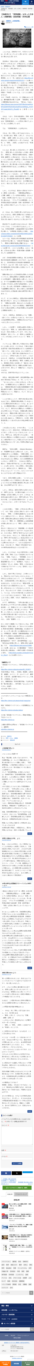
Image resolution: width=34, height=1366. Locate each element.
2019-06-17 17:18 (6, 974)
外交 (19, 1284)
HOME (6, 1335)
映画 (9, 1281)
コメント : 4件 (29, 27)
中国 (18, 1271)
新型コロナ (14, 1265)
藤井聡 (14, 1261)
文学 (30, 1268)
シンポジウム (19, 1274)
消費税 (16, 738)
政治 (19, 1261)
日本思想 (11, 1274)
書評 (20, 1265)
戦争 (7, 1265)
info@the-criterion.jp (7, 729)
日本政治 (12, 1271)
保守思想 (4, 1274)
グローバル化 (17, 1278)
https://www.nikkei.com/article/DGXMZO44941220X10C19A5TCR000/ (17, 234)
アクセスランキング (21, 1194)
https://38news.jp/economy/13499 (20, 645)
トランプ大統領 (6, 1284)
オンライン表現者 (9, 1323)
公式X (13, 1335)
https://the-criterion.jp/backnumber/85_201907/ (16, 669)
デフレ (11, 738)
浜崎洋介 (9, 736)
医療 (30, 1284)
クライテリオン (6, 1261)
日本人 (25, 1265)
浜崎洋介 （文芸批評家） (13, 21)
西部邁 (14, 1284)
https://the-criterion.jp (7, 720)
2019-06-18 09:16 (6, 840)
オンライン (28, 1363)
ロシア (4, 1281)
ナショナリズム (22, 1268)
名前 (3, 1150)
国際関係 (21, 1281)
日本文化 (14, 1281)
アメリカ (4, 1278)
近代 (11, 1287)
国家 (27, 1271)
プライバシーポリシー (23, 1335)
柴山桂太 (8, 1268)
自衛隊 (25, 1278)
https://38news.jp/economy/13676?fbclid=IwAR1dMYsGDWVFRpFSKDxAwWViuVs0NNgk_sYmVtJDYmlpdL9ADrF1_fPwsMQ (17, 107)
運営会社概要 (17, 1338)
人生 (30, 1278)
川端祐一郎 (5, 1271)
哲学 (3, 1268)
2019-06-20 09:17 (6, 750)
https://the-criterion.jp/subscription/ (12, 710)
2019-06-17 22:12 (6, 887)
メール (4, 1156)
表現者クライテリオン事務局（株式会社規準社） (17, 1342)
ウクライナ (5, 1287)
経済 (3, 1265)
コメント (5, 1125)
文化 (10, 1278)
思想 (26, 1274)
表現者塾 (16, 1363)
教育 (23, 1271)
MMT (7, 738)
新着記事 (12, 740)
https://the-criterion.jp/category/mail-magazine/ (15, 700)
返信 (29, 833)
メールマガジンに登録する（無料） (18, 1187)
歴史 (30, 1265)
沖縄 (14, 1268)
